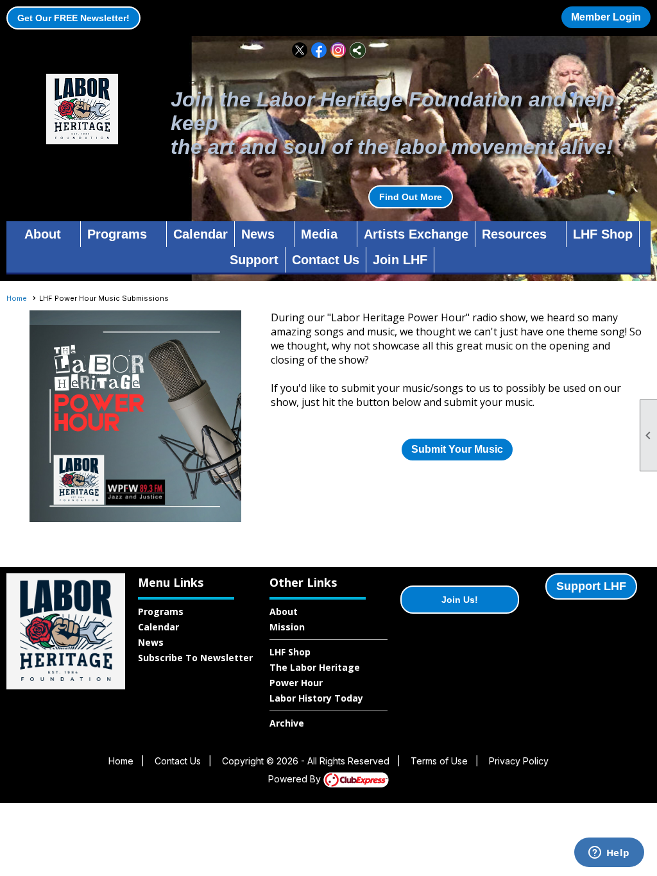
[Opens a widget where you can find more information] (609, 854)
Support (254, 260)
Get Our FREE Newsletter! (73, 18)
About (283, 611)
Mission (287, 627)
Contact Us (325, 260)
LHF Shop (603, 234)
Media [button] (319, 234)
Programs (160, 611)
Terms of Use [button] (439, 760)
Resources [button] (514, 234)
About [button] (42, 234)
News (151, 642)
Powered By (295, 778)
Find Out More (410, 197)
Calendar (200, 234)
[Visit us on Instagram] (338, 50)
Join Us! (459, 599)
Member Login (606, 17)
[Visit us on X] (300, 50)
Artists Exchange (416, 234)
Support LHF (591, 586)
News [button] (258, 234)
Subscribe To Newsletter (195, 658)
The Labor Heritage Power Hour (314, 675)
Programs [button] (117, 234)
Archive (286, 723)
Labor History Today (316, 698)
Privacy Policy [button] (519, 760)
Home (16, 298)
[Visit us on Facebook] (319, 50)
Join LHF (400, 260)
